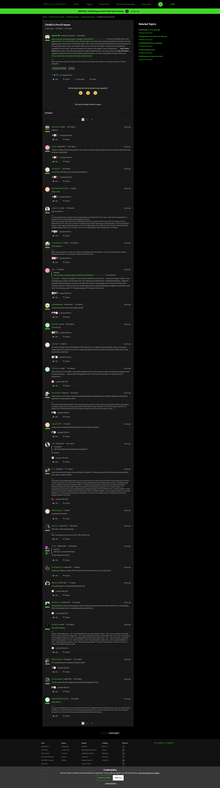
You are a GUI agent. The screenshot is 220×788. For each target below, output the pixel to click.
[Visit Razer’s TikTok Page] (123, 763)
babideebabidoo (57, 304)
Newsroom (105, 753)
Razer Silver (146, 4)
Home (44, 17)
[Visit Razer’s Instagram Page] (123, 750)
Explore (63, 743)
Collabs (63, 760)
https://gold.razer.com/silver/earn (64, 56)
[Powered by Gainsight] (110, 733)
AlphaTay (55, 624)
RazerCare (85, 757)
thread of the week (59, 68)
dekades (55, 35)
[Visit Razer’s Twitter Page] (123, 756)
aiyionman (55, 127)
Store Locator (45, 753)
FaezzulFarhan (57, 243)
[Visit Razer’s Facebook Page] (123, 746)
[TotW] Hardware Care (147, 50)
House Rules (104, 4)
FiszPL (54, 546)
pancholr (55, 526)
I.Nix (53, 443)
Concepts (64, 753)
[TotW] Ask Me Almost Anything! (150, 43)
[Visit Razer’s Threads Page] (123, 753)
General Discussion (88, 17)
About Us (105, 746)
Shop (42, 743)
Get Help (84, 746)
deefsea (54, 583)
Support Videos (86, 764)
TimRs (54, 146)
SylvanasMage (57, 679)
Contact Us (105, 760)
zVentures (105, 757)
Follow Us (125, 743)
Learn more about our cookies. (149, 773)
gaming (71, 68)
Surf (53, 469)
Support (89, 4)
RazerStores (45, 746)
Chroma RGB (65, 750)
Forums (76, 4)
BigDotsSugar (57, 510)
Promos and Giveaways (125, 4)
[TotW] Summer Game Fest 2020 (151, 56)
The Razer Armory (72, 17)
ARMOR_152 (56, 602)
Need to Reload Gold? (84, 56)
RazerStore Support (88, 753)
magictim (55, 208)
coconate (55, 344)
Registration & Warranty (89, 750)
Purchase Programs (47, 757)
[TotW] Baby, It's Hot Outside (149, 30)
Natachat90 (56, 393)
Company (105, 743)
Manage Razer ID (87, 760)
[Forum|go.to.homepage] (54, 4)
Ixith (53, 269)
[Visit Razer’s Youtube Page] (123, 760)
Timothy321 (56, 169)
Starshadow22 (57, 567)
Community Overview (56, 17)
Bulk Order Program (47, 760)
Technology (65, 746)
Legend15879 (56, 424)
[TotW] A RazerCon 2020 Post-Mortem (153, 36)
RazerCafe (44, 750)
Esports (63, 757)
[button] (172, 4)
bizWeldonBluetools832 (60, 699)
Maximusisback (57, 659)
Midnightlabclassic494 (60, 188)
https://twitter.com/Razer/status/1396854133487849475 (73, 39)
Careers (104, 750)
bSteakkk (55, 324)
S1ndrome (55, 368)
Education (44, 764)
